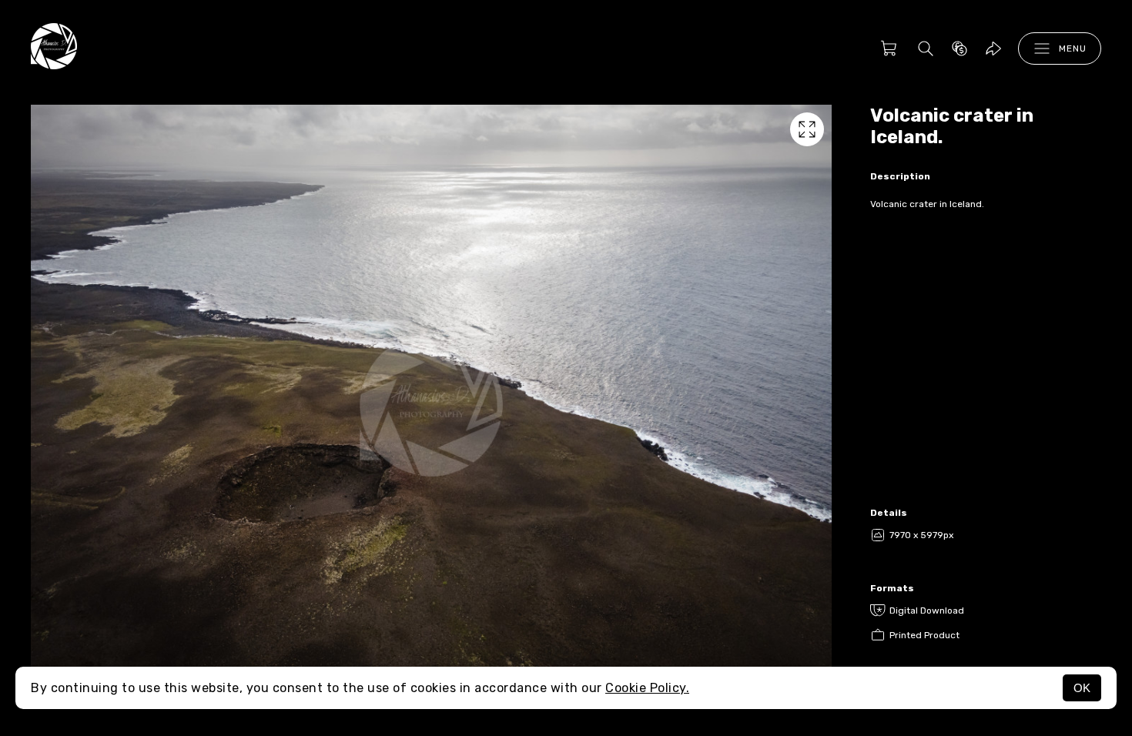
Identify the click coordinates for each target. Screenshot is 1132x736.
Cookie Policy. (647, 688)
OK (1081, 687)
